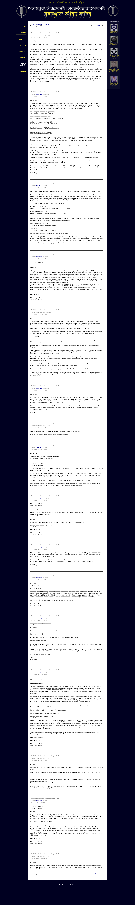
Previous (97, 26)
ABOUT (23, 33)
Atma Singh (39, 618)
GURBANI (23, 58)
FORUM (23, 64)
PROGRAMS (22, 39)
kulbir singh (39, 94)
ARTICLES (22, 51)
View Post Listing (37, 24)
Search (47, 24)
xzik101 (38, 185)
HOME (24, 26)
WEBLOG (23, 45)
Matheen (38, 447)
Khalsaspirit (39, 256)
